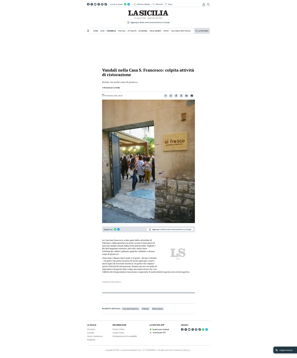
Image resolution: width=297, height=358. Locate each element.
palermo (145, 309)
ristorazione (158, 309)
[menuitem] (95, 31)
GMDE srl (186, 350)
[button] (204, 4)
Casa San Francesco (130, 309)
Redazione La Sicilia (112, 88)
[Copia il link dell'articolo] (166, 96)
